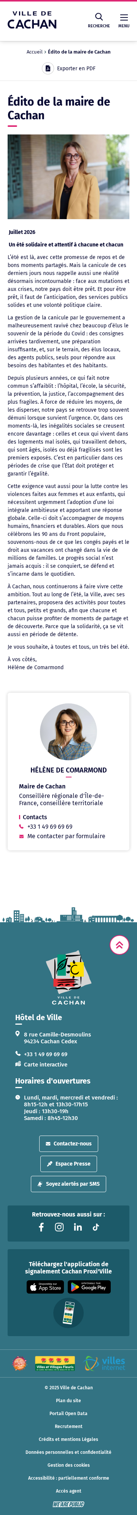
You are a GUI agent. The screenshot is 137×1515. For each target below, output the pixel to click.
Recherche (99, 26)
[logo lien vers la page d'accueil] (68, 977)
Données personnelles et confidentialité (68, 1452)
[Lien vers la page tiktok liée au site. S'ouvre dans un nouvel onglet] (96, 1227)
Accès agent (68, 1491)
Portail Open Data (68, 1413)
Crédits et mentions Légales (68, 1439)
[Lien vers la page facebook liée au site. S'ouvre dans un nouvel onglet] (41, 1227)
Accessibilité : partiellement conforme (68, 1478)
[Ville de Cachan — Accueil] (32, 26)
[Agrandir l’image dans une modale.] (68, 176)
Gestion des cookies (69, 1465)
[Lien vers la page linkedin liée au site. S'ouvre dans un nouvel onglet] (77, 1227)
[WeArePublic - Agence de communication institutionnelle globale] (68, 1504)
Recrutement (69, 1426)
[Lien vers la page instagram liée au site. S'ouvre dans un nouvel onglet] (59, 1227)
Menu (123, 26)
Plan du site (68, 1400)
